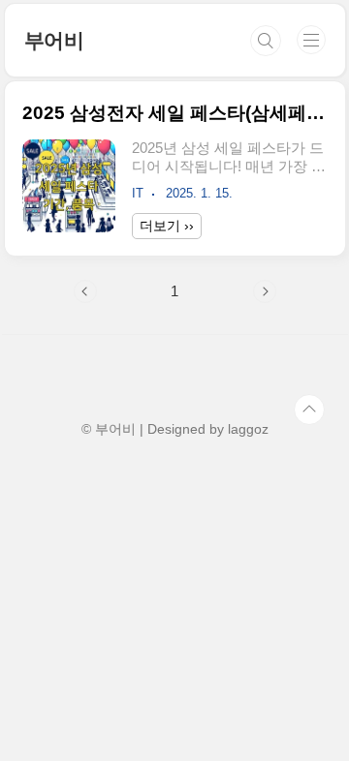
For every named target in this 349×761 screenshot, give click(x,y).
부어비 (54, 40)
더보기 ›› (167, 225)
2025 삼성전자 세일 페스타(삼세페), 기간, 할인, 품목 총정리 (175, 113)
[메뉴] (311, 39)
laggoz (248, 429)
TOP (309, 409)
